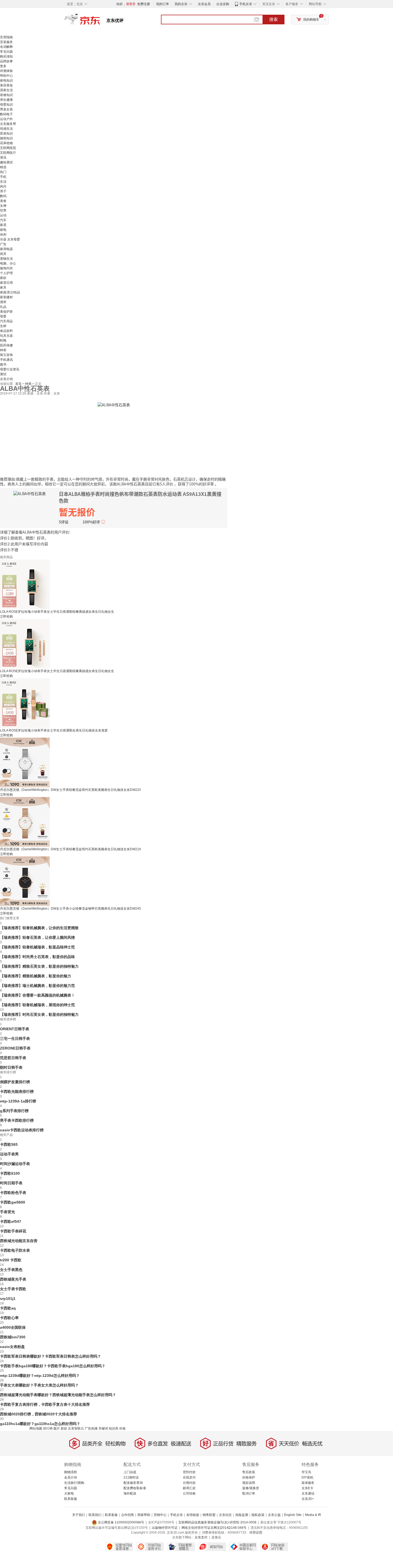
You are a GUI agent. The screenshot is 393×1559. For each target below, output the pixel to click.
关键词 (103, 1428)
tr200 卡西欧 (10, 1260)
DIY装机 (307, 1477)
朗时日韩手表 (11, 1067)
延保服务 (308, 1483)
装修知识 (6, 95)
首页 (18, 384)
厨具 (3, 254)
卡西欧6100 (10, 1173)
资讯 (3, 157)
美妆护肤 (6, 311)
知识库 (113, 1428)
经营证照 (255, 1532)
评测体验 (6, 71)
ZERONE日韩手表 (15, 1048)
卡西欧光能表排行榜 (17, 1091)
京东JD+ (308, 1499)
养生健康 (6, 100)
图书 (3, 364)
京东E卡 (307, 1488)
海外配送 (130, 1493)
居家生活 (6, 90)
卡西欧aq (8, 1308)
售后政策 (248, 1472)
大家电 (69, 1493)
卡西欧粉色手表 (13, 1192)
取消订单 (248, 1493)
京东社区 (225, 1515)
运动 (3, 215)
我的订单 (162, 4)
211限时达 (131, 1477)
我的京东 (181, 4)
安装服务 (6, 42)
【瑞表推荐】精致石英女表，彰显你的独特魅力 (39, 966)
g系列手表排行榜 (14, 1111)
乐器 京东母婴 (10, 239)
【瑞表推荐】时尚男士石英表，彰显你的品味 (37, 957)
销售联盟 (209, 1515)
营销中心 (160, 1515)
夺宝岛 (306, 1472)
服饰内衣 (6, 268)
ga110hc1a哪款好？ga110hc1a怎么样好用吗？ (40, 1424)
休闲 (3, 234)
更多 (3, 66)
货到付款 (189, 1472)
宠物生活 (6, 259)
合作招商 (127, 1515)
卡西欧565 (9, 1144)
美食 (3, 201)
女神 (3, 206)
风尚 (3, 186)
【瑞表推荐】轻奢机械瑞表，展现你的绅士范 (37, 1005)
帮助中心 (6, 76)
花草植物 (6, 143)
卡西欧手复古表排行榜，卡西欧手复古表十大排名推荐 (45, 1404)
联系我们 (94, 1515)
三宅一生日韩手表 (15, 1038)
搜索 (273, 19)
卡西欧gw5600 (12, 1202)
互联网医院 (8, 148)
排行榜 (48, 1428)
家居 (3, 225)
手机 (3, 177)
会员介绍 (70, 1477)
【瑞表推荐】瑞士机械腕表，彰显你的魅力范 (37, 985)
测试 (3, 374)
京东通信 (308, 1493)
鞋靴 (3, 340)
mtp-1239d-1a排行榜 (18, 1101)
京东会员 (204, 4)
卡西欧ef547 (10, 1221)
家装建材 (6, 297)
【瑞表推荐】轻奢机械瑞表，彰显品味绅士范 (37, 947)
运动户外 (6, 119)
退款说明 (248, 1483)
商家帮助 (143, 1515)
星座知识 (6, 133)
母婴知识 (6, 104)
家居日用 (6, 283)
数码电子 (6, 114)
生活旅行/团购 (74, 1483)
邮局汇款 (189, 1488)
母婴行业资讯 (9, 369)
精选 (3, 167)
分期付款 (189, 1483)
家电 (3, 230)
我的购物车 (311, 19)
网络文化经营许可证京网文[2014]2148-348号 (214, 1528)
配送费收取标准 (135, 1488)
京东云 (216, 1537)
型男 (3, 210)
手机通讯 (6, 360)
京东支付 (201, 1537)
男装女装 (6, 109)
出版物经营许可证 (165, 1528)
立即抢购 (6, 616)
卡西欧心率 (9, 1318)
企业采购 (222, 4)
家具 (3, 287)
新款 (64, 1428)
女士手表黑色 (11, 1269)
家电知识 (6, 80)
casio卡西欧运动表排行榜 (22, 1130)
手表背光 (7, 1212)
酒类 (3, 302)
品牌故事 (6, 61)
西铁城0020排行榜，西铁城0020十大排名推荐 (38, 1414)
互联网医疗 (8, 153)
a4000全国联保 (13, 1327)
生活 (3, 181)
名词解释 (6, 47)
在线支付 (189, 1477)
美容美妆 (6, 85)
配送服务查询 (133, 1483)
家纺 (3, 278)
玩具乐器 (6, 336)
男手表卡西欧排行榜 (17, 1120)
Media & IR (313, 1515)
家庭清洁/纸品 (10, 292)
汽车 (3, 220)
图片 (56, 1428)
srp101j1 (8, 1298)
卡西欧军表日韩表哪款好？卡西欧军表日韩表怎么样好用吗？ (50, 1356)
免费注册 (143, 4)
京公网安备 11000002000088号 (120, 1522)
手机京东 (245, 4)
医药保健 (6, 345)
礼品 (3, 307)
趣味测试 (6, 162)
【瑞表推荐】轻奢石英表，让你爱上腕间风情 (37, 937)
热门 (3, 172)
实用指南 (6, 37)
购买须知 (6, 56)
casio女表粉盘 (12, 1347)
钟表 (3, 350)
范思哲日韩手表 (13, 1058)
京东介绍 (6, 379)
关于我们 (78, 1515)
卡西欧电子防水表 (15, 1250)
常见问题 (6, 51)
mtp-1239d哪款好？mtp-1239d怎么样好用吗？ (40, 1375)
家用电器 (6, 249)
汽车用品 (6, 321)
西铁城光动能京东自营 (18, 1241)
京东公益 (274, 1515)
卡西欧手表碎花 (13, 1231)
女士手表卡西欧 (13, 1289)
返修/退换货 (250, 1488)
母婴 (3, 316)
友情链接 (192, 1515)
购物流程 (70, 1472)
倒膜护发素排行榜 (15, 1082)
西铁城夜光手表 (13, 1279)
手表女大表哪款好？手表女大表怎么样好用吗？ (39, 1385)
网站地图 (35, 1428)
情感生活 (6, 129)
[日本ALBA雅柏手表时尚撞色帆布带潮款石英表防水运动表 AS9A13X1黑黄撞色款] (114, 404)
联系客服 (70, 1499)
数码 (3, 196)
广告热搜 (91, 1428)
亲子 (3, 191)
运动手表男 (9, 1154)
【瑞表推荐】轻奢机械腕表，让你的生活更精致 (39, 928)
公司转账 (189, 1493)
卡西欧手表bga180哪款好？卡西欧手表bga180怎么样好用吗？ (52, 1366)
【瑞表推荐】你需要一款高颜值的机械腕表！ (37, 995)
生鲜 (3, 326)
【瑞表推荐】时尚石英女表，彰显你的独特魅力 (39, 1014)
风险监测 (241, 1515)
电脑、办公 (8, 263)
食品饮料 (6, 331)
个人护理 (6, 273)
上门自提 (130, 1472)
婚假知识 (6, 138)
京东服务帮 (8, 124)
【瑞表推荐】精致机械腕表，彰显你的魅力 (35, 976)
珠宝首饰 (6, 355)
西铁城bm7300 (12, 1337)
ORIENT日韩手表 (14, 1029)
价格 (122, 1428)
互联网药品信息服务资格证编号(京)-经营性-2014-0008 (217, 1522)
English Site (293, 1515)
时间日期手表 (11, 1183)
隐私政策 (258, 1515)
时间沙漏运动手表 (15, 1164)
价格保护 (248, 1477)
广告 (3, 244)
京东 (100, 21)
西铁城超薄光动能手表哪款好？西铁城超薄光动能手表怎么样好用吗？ (58, 1395)
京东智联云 (76, 1428)
